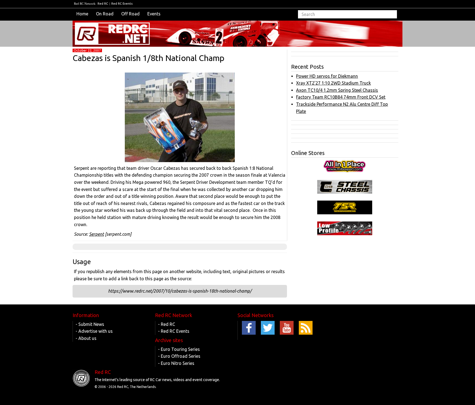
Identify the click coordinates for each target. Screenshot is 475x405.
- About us (86, 338)
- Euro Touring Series (179, 349)
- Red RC (166, 324)
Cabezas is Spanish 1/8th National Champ (148, 58)
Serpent (96, 234)
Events (154, 13)
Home (82, 13)
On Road (105, 13)
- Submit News (90, 324)
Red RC (103, 3)
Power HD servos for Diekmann (327, 76)
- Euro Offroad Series (179, 356)
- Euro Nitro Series (176, 363)
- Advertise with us (94, 331)
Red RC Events (121, 3)
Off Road (130, 13)
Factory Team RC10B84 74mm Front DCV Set (340, 97)
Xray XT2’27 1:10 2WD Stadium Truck (333, 83)
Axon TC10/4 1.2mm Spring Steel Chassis (337, 90)
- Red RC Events (173, 331)
